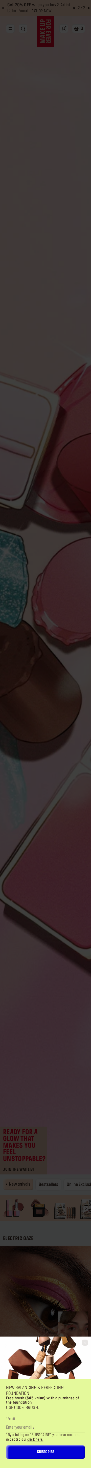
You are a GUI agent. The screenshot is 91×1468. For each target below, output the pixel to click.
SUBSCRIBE (45, 1452)
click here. (35, 1439)
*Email (10, 1418)
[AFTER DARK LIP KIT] (65, 1208)
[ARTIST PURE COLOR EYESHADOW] (39, 1208)
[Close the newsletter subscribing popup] (85, 1343)
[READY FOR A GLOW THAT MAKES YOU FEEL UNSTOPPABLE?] (45, 587)
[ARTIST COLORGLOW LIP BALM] (13, 1208)
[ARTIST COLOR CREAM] (73, 1334)
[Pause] (2, 8)
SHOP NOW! (43, 11)
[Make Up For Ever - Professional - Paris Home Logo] (45, 31)
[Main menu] (10, 28)
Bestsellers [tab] (48, 1185)
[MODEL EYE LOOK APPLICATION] (45, 1302)
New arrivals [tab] (19, 1184)
